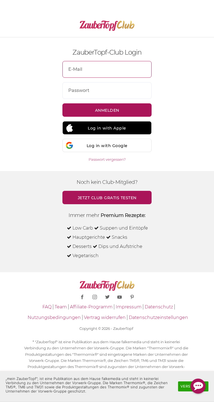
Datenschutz (159, 307)
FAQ (47, 307)
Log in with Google (107, 145)
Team (61, 307)
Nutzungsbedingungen (54, 317)
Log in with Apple (107, 128)
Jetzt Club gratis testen (107, 197)
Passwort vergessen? (107, 159)
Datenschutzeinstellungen (158, 317)
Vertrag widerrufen (105, 317)
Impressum (129, 307)
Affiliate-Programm (91, 307)
